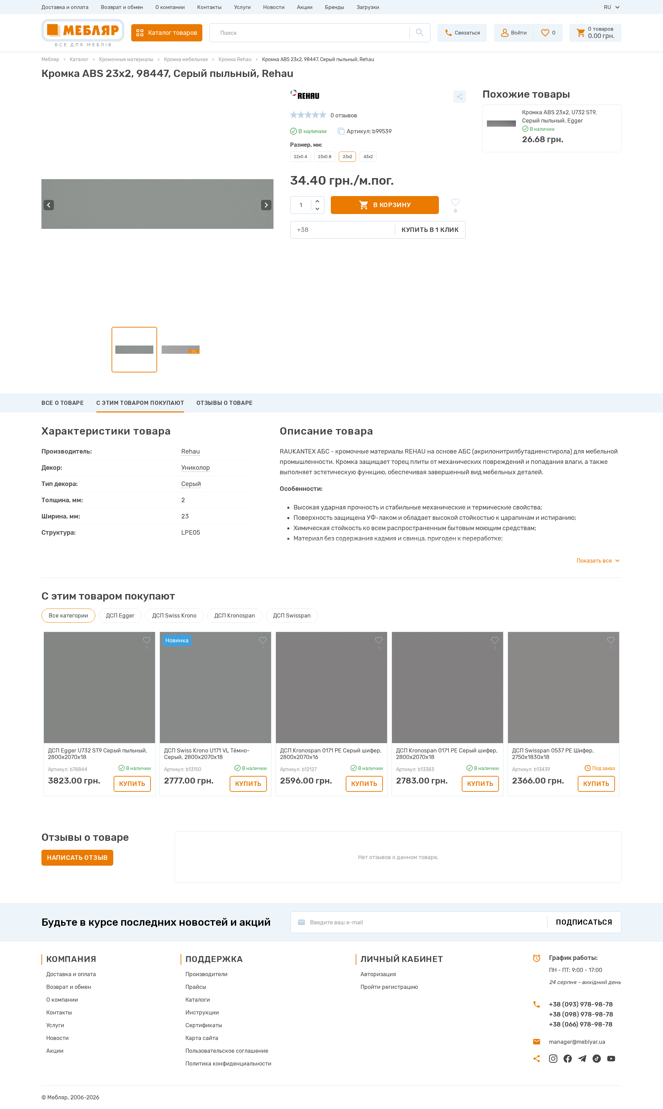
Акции (305, 7)
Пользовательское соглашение (226, 1051)
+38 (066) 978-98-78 (581, 1024)
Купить (132, 783)
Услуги (242, 7)
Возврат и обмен (122, 7)
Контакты (209, 7)
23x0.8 (325, 156)
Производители (206, 974)
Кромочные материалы (126, 59)
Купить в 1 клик (430, 230)
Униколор (195, 467)
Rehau (190, 451)
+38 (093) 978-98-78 (581, 1004)
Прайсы (195, 987)
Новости (274, 7)
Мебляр (50, 59)
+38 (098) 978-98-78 (581, 1014)
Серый (191, 484)
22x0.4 (300, 156)
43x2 (368, 156)
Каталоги (197, 999)
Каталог (79, 59)
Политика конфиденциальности (228, 1063)
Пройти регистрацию (389, 987)
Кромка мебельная (186, 59)
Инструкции (202, 1012)
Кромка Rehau (235, 59)
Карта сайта (201, 1038)
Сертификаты (203, 1025)
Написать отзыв (77, 858)
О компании (170, 7)
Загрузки (368, 7)
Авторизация (378, 974)
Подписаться (584, 922)
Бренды (334, 7)
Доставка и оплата (64, 7)
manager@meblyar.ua (577, 1042)
